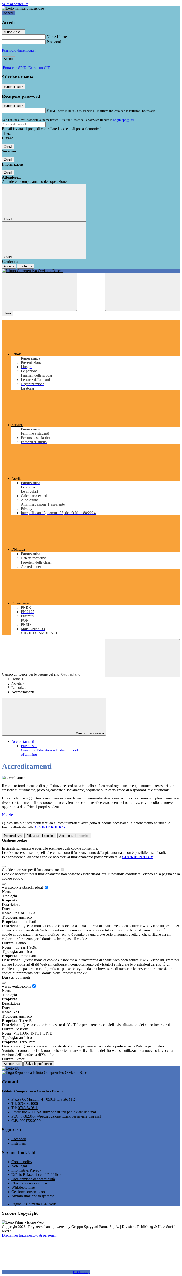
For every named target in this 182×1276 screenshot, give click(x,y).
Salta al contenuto (15, 4)
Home (16, 679)
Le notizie (18, 688)
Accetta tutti (74, 836)
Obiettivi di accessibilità (29, 1183)
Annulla (9, 266)
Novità (16, 683)
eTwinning (29, 754)
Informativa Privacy (26, 1170)
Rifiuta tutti (40, 836)
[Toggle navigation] (39, 292)
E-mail (52, 110)
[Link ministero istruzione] (23, 8)
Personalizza (13, 836)
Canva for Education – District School (49, 750)
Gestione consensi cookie (30, 1192)
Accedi (8, 13)
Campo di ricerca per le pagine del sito (30, 674)
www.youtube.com (17, 986)
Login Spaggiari (123, 120)
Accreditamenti (22, 742)
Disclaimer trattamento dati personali (29, 1235)
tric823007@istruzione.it (59, 1112)
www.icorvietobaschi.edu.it (23, 887)
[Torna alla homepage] (91, 271)
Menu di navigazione (89, 733)
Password (54, 42)
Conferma (25, 266)
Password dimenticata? (19, 50)
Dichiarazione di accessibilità (33, 1179)
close (7, 313)
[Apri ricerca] (142, 292)
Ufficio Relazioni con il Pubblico (36, 1175)
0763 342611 (28, 1108)
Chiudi (8, 146)
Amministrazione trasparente (32, 1196)
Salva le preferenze (38, 1064)
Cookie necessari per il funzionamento (31, 870)
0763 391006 (28, 1103)
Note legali (19, 1166)
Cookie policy (21, 1162)
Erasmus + (29, 746)
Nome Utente (57, 37)
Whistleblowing (23, 1187)
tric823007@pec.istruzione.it (60, 1116)
